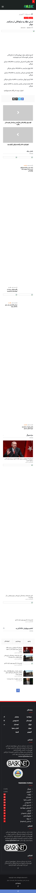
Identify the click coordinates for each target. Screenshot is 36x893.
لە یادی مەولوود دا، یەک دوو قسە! (14, 679)
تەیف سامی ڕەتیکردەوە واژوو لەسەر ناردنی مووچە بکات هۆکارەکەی (26, 169)
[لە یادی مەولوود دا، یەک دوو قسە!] (28, 681)
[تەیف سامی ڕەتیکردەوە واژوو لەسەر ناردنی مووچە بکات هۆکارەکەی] (26, 160)
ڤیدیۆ (17, 732)
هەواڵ (29, 789)
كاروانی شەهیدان (26, 813)
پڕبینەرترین (18, 641)
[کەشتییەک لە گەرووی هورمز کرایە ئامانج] (18, 610)
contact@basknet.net (25, 756)
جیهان (30, 728)
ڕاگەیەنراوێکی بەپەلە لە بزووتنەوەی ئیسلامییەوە (12, 290)
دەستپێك (28, 14)
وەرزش (17, 716)
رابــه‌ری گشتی (27, 805)
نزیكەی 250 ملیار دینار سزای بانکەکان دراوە (11, 306)
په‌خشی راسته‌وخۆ (25, 821)
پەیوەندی (18, 883)
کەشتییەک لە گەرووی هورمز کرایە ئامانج (24, 620)
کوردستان (29, 720)
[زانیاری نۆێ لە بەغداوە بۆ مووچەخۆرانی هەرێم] (26, 359)
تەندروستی (16, 720)
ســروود (28, 819)
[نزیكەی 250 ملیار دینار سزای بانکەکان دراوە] (10, 298)
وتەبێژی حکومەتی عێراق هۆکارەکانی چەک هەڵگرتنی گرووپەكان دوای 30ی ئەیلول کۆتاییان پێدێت (13, 672)
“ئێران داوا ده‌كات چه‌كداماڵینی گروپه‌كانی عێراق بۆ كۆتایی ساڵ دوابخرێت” (19, 597)
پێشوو (29, 641)
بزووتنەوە (29, 716)
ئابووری (21, 14)
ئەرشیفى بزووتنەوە (25, 808)
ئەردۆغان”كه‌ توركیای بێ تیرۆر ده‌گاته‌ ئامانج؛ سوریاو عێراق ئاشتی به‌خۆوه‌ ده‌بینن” (18, 460)
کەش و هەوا (15, 728)
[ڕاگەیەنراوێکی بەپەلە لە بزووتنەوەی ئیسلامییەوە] (10, 221)
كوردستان (26, 18)
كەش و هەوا (27, 800)
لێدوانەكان (6, 641)
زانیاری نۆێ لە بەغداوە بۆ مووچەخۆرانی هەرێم (27, 428)
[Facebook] (18, 690)
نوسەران (16, 724)
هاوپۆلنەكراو (27, 816)
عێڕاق (30, 724)
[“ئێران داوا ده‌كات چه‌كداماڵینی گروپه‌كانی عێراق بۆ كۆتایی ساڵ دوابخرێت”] (18, 529)
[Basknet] (28, 6)
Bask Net (29, 28)
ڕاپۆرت (29, 794)
